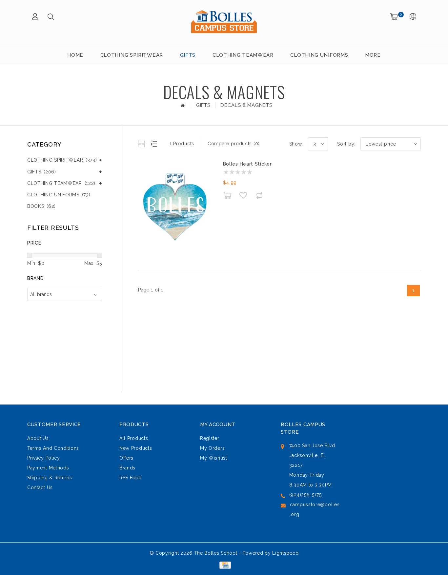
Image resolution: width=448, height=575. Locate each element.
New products (135, 448)
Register (209, 438)
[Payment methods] (224, 564)
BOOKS (41, 206)
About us (38, 438)
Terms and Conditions (53, 448)
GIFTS (188, 55)
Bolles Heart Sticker (247, 164)
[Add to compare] (259, 195)
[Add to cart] (227, 195)
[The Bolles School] (224, 21)
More (373, 55)
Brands (127, 467)
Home (75, 55)
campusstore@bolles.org (315, 509)
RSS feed (130, 477)
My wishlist (213, 458)
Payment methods (48, 467)
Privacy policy (43, 458)
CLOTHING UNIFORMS (319, 55)
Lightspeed (285, 553)
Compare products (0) (234, 143)
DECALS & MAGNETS (246, 105)
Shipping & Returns (49, 477)
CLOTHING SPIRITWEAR (131, 55)
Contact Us (40, 487)
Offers (126, 458)
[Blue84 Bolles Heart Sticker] (175, 207)
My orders (212, 448)
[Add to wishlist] (243, 195)
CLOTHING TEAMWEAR (243, 55)
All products (133, 438)
